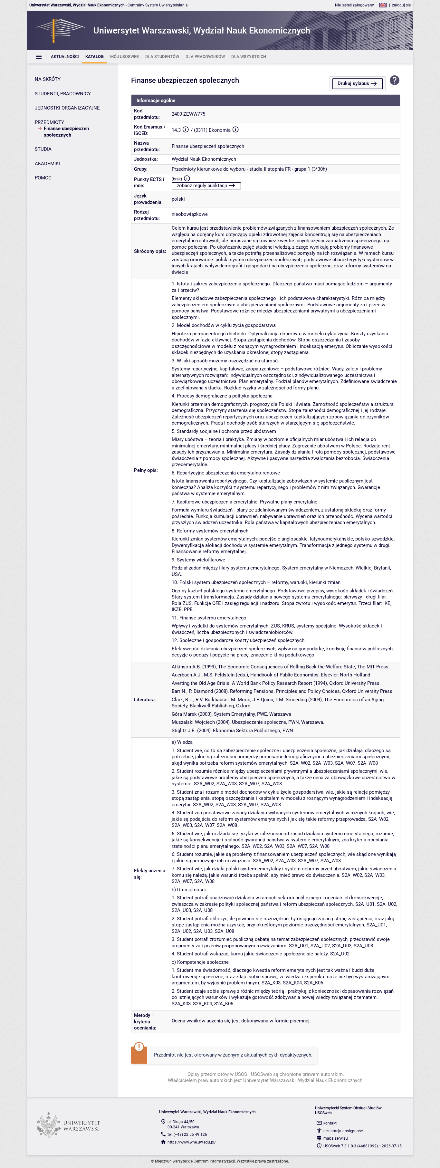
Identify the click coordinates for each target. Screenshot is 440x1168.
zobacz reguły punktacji (202, 185)
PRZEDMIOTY (49, 122)
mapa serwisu (335, 1138)
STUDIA (43, 149)
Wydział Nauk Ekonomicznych (204, 159)
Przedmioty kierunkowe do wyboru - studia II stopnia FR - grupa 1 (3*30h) (249, 169)
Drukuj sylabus (353, 83)
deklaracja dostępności (343, 1131)
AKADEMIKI (47, 164)
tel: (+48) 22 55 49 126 (187, 1134)
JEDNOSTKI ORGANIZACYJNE (67, 108)
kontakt (330, 1123)
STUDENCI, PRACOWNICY (63, 94)
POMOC (43, 178)
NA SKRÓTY (48, 79)
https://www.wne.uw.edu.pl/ (191, 1142)
